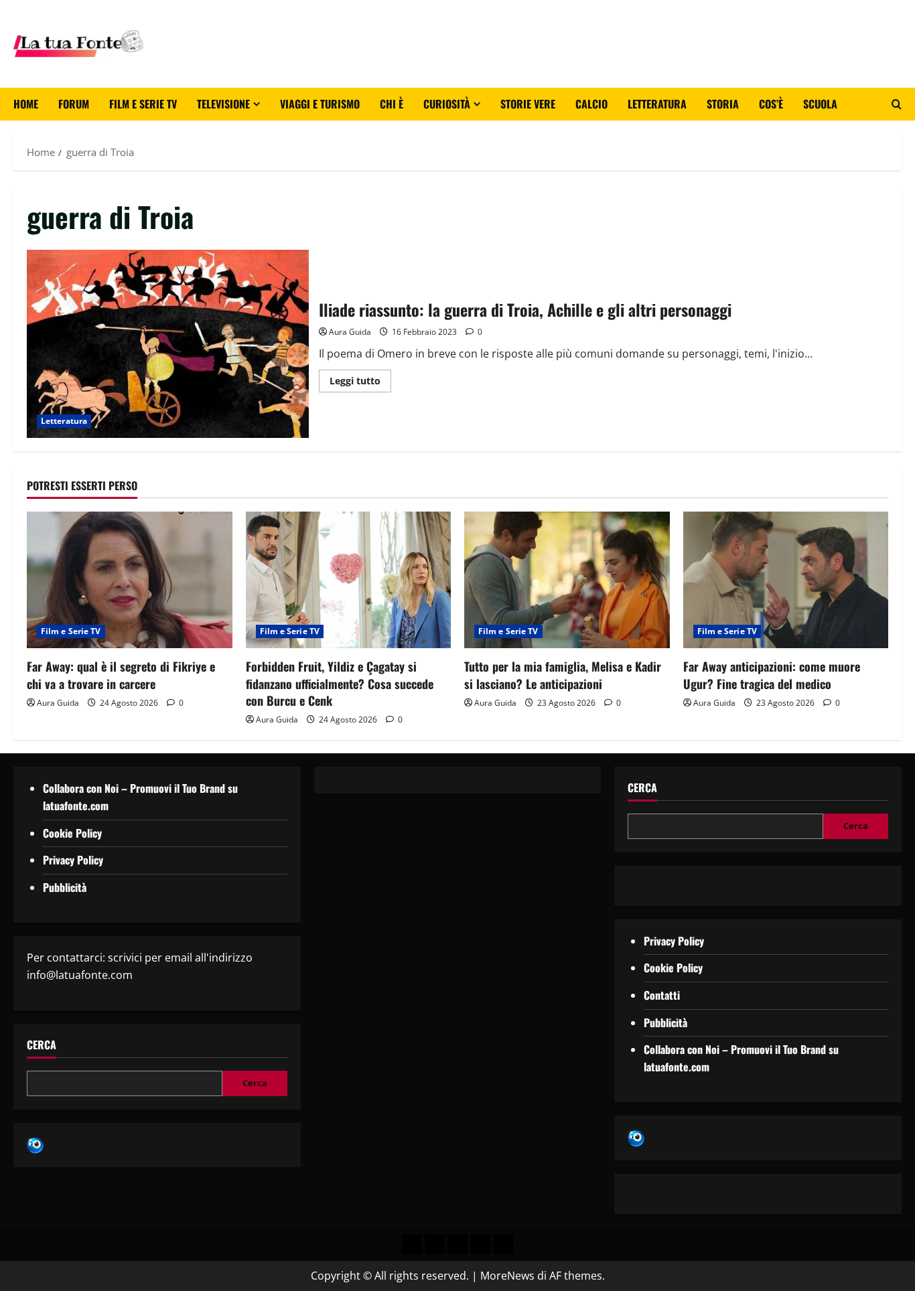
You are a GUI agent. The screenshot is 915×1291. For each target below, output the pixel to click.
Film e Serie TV (143, 104)
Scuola (820, 104)
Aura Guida (350, 331)
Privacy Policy (73, 860)
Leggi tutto (360, 378)
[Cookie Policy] (503, 1244)
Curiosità (446, 104)
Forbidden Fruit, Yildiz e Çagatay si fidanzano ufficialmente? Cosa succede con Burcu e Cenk (339, 683)
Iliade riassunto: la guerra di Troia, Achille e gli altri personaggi (168, 344)
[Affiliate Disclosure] (480, 1244)
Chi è (391, 104)
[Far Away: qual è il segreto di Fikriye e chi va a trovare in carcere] (129, 580)
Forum (73, 104)
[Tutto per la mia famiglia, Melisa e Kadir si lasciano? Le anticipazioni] (567, 580)
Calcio (591, 104)
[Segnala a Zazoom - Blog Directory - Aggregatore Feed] (35, 1144)
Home (25, 104)
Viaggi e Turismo (320, 104)
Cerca (41, 1045)
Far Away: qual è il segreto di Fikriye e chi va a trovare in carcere (121, 675)
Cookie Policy (72, 833)
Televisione (223, 104)
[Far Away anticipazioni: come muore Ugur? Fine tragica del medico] (786, 580)
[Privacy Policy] (412, 1244)
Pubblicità (64, 887)
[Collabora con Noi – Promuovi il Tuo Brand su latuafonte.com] (435, 1244)
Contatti (662, 995)
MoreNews (507, 1275)
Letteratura (657, 104)
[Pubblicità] (457, 1244)
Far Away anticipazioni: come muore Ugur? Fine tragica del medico (771, 675)
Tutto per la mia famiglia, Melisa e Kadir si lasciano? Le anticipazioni (562, 675)
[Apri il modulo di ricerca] (897, 104)
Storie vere (527, 104)
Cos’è (771, 104)
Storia (723, 104)
